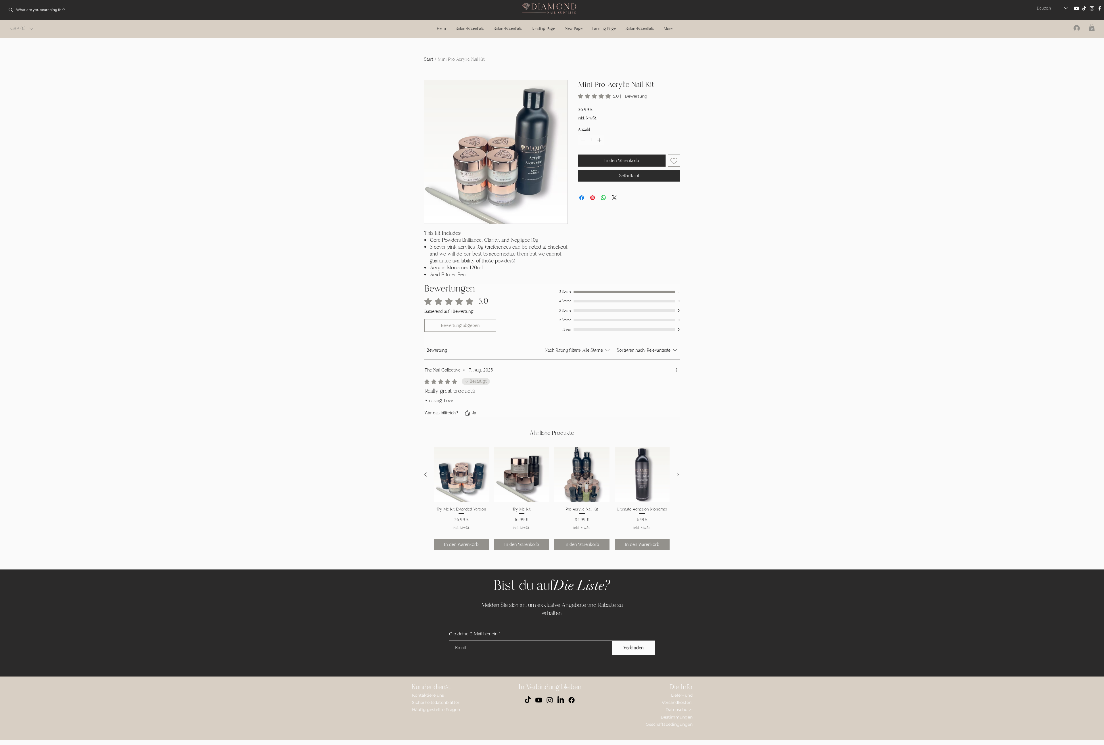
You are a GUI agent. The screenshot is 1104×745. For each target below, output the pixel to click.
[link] (612, 96)
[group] (551, 498)
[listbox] (22, 29)
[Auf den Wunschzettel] (674, 161)
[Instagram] (1092, 8)
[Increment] (599, 140)
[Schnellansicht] (461, 474)
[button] (22, 29)
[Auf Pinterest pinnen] (592, 197)
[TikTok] (1084, 8)
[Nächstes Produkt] (677, 474)
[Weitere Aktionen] (676, 370)
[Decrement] (582, 140)
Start (428, 59)
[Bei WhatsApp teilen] (603, 197)
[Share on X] (614, 197)
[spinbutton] (591, 140)
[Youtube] (1076, 8)
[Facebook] (1100, 8)
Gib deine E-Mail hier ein (473, 634)
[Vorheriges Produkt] (425, 474)
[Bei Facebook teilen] (581, 197)
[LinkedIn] (561, 700)
